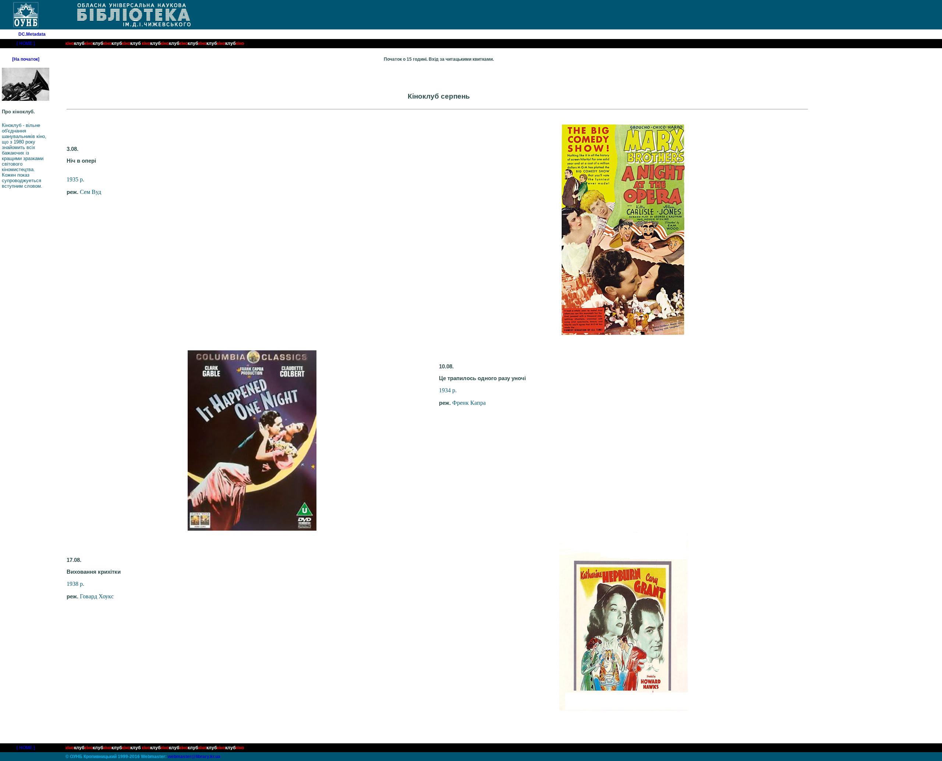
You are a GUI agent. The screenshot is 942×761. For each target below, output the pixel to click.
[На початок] (25, 59)
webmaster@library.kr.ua (194, 756)
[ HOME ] (26, 43)
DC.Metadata (32, 34)
